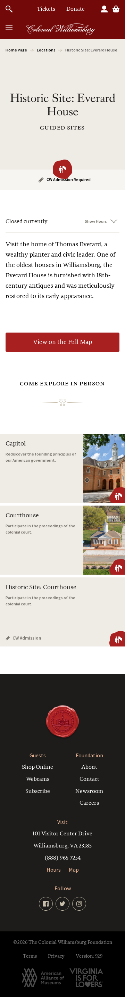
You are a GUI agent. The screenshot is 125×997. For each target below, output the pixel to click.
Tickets (46, 9)
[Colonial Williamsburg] (60, 29)
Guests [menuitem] (38, 755)
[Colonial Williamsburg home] (62, 738)
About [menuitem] (89, 767)
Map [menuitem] (74, 869)
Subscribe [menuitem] (37, 791)
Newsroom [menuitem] (89, 791)
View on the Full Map (62, 342)
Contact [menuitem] (89, 779)
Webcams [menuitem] (37, 779)
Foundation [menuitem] (89, 755)
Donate (75, 9)
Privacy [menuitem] (56, 956)
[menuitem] (62, 845)
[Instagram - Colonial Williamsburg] (79, 904)
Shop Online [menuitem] (37, 767)
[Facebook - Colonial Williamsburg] (46, 904)
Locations (46, 50)
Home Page (16, 50)
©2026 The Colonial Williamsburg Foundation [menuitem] (62, 942)
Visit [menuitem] (62, 822)
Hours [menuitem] (54, 869)
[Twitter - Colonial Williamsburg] (62, 904)
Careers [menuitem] (89, 802)
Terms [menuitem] (30, 956)
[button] (9, 27)
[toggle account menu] (104, 9)
